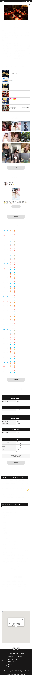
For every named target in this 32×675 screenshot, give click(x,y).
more (16, 167)
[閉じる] (22, 617)
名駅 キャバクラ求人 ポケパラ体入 (16, 671)
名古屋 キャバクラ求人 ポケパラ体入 (22, 670)
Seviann (3, 1)
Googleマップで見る (8, 644)
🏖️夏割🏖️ (12, 230)
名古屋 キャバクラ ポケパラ (8, 670)
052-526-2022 (26, 1)
